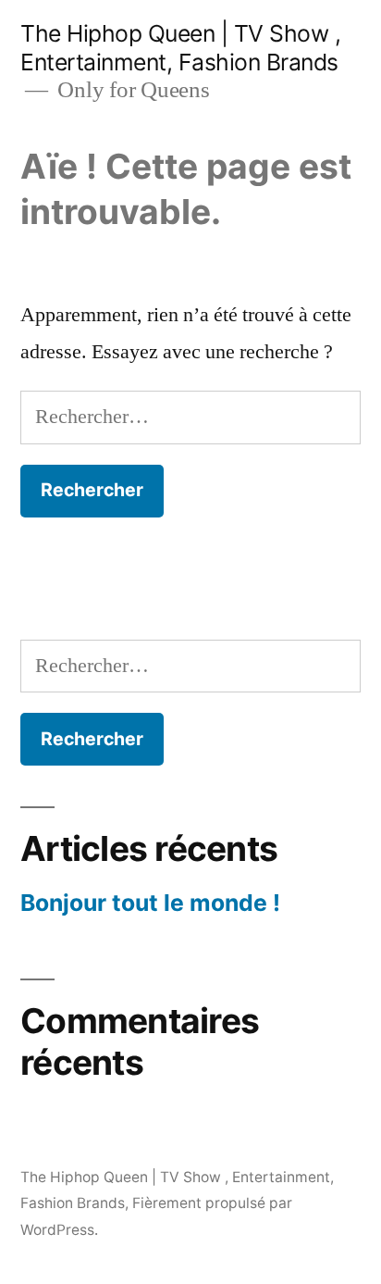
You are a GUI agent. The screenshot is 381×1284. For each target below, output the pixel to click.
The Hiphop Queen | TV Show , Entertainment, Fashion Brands (180, 47)
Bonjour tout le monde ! (150, 902)
